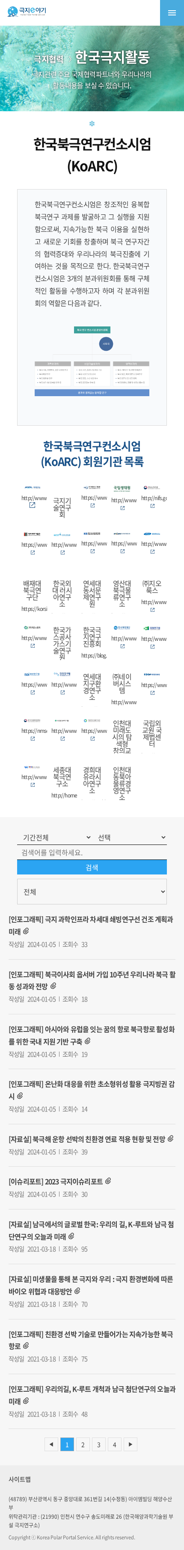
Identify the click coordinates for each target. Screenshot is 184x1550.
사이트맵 (20, 1479)
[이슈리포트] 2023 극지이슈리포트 (56, 1181)
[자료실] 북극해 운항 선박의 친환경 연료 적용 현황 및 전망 (87, 1139)
